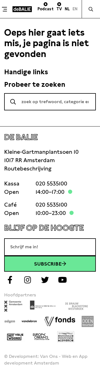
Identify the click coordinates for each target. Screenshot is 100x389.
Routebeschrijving (27, 168)
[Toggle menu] (5, 9)
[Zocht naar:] (50, 102)
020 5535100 (51, 183)
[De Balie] (22, 9)
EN (75, 9)
